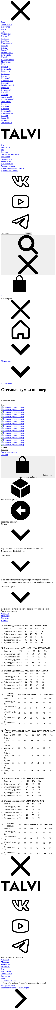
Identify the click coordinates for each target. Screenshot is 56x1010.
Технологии (6, 24)
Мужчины (5, 967)
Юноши (4, 620)
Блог (3, 22)
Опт (3, 145)
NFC (3, 31)
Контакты (5, 27)
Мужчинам (6, 62)
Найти (28, 233)
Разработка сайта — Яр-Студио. (15, 988)
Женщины (5, 964)
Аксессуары (6, 383)
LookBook (5, 147)
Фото (3, 29)
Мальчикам (6, 102)
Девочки (5, 613)
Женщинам (6, 34)
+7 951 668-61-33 (8, 981)
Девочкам (5, 71)
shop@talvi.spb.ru (8, 985)
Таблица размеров (9, 452)
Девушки (5, 618)
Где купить (6, 971)
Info (2, 150)
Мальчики (5, 616)
